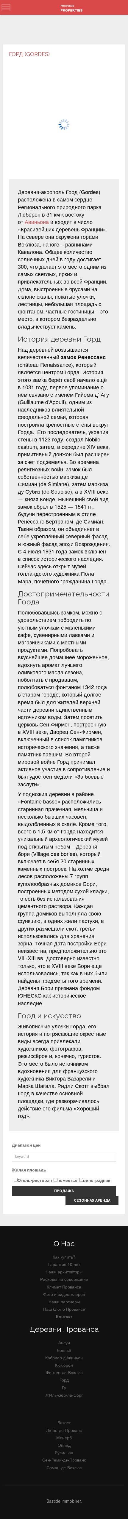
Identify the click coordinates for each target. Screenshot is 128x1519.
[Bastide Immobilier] (73, 7)
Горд (64, 1380)
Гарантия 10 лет (64, 1264)
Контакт (64, 1316)
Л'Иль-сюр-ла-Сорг (64, 1395)
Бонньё (64, 1350)
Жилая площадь (29, 1170)
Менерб (64, 1437)
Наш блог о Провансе (64, 1309)
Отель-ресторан (35, 1180)
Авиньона (37, 221)
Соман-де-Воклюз (64, 1467)
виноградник (96, 1180)
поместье (67, 1180)
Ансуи (64, 1342)
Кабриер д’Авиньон (64, 1357)
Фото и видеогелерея (64, 1294)
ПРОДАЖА (64, 1191)
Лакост (64, 1422)
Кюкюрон (64, 1365)
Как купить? (64, 1257)
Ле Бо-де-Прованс (64, 1430)
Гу (64, 1387)
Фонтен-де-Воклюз (64, 1372)
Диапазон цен (26, 1145)
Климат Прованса (64, 1287)
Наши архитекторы (64, 1272)
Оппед (64, 1445)
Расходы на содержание (64, 1279)
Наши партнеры (64, 1301)
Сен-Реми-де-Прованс (64, 1460)
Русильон (64, 1452)
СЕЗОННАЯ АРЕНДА (92, 1200)
